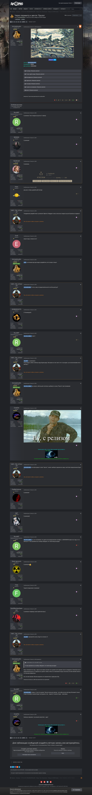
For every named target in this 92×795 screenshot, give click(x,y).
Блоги (31, 8)
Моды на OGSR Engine (40, 17)
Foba (16, 585)
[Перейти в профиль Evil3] (16, 244)
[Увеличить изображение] (52, 426)
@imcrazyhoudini (32, 62)
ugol (16, 513)
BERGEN (16, 137)
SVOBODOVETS (16, 309)
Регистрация (77, 3)
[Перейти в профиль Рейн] (16, 195)
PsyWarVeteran (16, 489)
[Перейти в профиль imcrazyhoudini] (12, 16)
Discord (51, 59)
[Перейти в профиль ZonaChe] (16, 416)
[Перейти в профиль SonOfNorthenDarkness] (16, 618)
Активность (38, 8)
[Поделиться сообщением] (77, 26)
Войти (63, 753)
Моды (15, 8)
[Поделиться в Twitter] (13, 767)
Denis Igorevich (16, 561)
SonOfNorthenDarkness (16, 609)
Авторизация (68, 15)
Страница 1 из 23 (32, 21)
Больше (63, 8)
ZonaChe (16, 408)
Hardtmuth (16, 161)
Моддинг (56, 8)
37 (80, 15)
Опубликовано (30, 26)
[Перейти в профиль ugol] (16, 521)
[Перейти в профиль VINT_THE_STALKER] (17, 220)
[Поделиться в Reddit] (17, 767)
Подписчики (75, 15)
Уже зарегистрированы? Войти (65, 3)
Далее (23, 21)
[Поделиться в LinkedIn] (19, 767)
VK (54, 59)
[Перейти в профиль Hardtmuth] (17, 169)
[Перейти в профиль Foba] (16, 593)
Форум (20, 8)
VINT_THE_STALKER (16, 211)
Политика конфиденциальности (46, 784)
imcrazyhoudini (16, 26)
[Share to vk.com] (11, 767)
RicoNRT (16, 112)
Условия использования (25, 793)
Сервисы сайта (47, 8)
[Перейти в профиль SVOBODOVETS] (16, 318)
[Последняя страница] (26, 22)
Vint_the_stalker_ (28, 336)
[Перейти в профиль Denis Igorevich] (16, 570)
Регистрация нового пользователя (29, 754)
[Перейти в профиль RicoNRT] (16, 122)
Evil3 (16, 236)
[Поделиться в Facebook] (15, 767)
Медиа (25, 8)
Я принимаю (77, 789)
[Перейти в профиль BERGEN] (16, 146)
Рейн (16, 187)
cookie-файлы (20, 790)
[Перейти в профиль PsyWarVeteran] (16, 498)
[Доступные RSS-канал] (81, 778)
